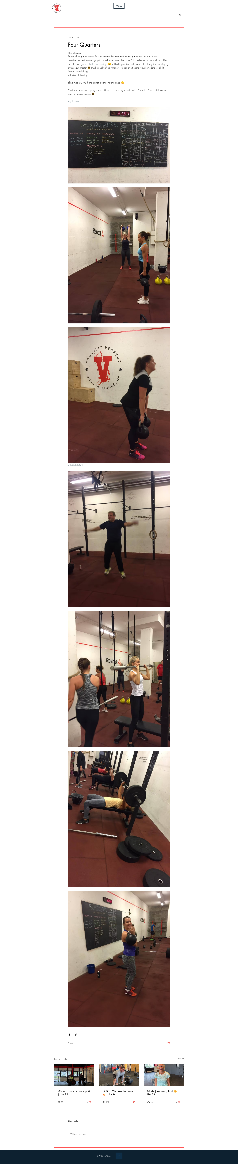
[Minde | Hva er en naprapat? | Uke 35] (74, 1075)
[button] (119, 6)
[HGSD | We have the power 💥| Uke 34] (119, 1075)
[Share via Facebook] (69, 1034)
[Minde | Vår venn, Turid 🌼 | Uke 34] (164, 1075)
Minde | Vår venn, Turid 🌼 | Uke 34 (163, 1092)
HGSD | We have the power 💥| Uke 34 (118, 1092)
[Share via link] (76, 1034)
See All (181, 1058)
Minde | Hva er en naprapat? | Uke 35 (74, 1092)
